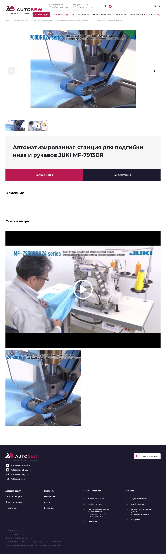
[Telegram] (104, 6)
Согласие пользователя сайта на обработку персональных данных (33, 541)
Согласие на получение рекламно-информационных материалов (32, 545)
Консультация (122, 174)
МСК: (82, 7)
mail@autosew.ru (95, 504)
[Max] (110, 6)
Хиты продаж (41, 14)
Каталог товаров (81, 14)
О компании (50, 496)
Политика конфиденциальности (18, 538)
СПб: (58, 7)
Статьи (47, 502)
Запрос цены (44, 174)
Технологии (120, 14)
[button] (11, 70)
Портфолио (50, 491)
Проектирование (102, 14)
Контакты (153, 14)
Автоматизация (61, 14)
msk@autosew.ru (138, 504)
